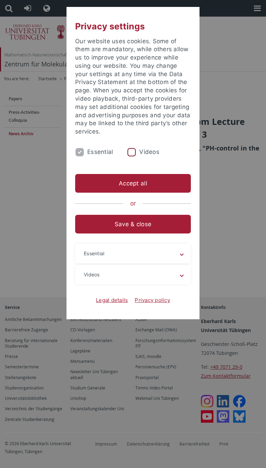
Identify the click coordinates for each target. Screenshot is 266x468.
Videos (149, 151)
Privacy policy (152, 300)
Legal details (112, 300)
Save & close (133, 224)
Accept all (133, 183)
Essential (100, 151)
